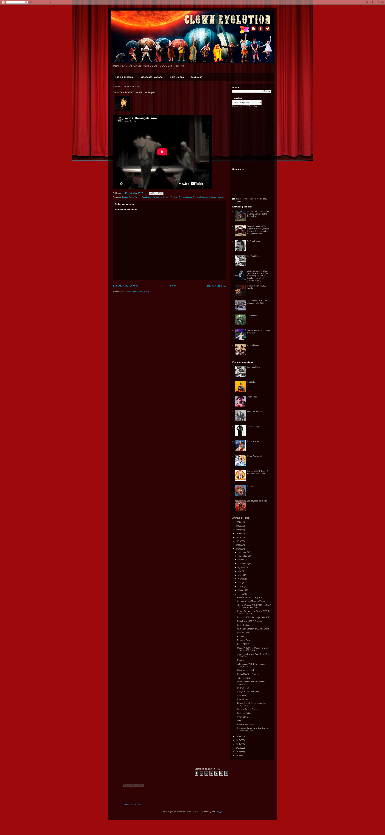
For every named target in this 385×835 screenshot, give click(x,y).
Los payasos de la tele (257, 501)
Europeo (174, 197)
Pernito (250, 486)
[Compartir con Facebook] (159, 193)
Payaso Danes (185, 197)
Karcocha (251, 382)
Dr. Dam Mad (243, 688)
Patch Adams (253, 441)
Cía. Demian (252, 316)
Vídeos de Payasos (152, 77)
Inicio (172, 285)
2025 (238, 526)
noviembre (243, 556)
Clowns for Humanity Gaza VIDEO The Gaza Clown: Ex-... (254, 612)
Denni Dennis (135, 197)
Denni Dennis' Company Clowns (155, 197)
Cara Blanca (177, 77)
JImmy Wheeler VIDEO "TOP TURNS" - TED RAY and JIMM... (254, 606)
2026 (238, 522)
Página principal (124, 77)
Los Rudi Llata (253, 256)
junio (240, 575)
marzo (241, 586)
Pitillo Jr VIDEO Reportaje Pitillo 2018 (253, 617)
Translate (253, 106)
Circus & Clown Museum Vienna (251, 601)
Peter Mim (241, 660)
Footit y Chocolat (254, 411)
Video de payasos (216, 197)
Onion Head (252, 397)
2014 (238, 752)
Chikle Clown (242, 699)
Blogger (219, 811)
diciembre (242, 552)
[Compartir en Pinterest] (161, 193)
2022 (238, 537)
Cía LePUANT (243, 644)
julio (240, 571)
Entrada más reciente (126, 285)
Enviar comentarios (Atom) (137, 291)
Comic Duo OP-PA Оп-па (248, 674)
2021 (238, 541)
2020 (238, 545)
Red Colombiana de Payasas (249, 597)
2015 (238, 748)
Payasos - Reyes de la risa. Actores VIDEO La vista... (253, 729)
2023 (238, 533)
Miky (239, 721)
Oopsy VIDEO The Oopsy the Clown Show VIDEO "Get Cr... (253, 649)
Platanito (241, 636)
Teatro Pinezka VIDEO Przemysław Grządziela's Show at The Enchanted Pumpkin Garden (258, 230)
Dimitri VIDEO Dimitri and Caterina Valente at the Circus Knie (258, 213)
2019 (238, 549)
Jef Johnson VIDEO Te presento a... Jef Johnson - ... (253, 665)
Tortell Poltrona (243, 678)
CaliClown (241, 695)
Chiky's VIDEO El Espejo (248, 691)
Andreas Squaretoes (246, 724)
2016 (238, 744)
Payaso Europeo (200, 197)
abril (240, 582)
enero (240, 594)
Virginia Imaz (243, 717)
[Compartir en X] (156, 193)
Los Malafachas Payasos (248, 709)
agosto (241, 567)
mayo (240, 579)
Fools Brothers (243, 625)
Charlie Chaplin (253, 426)
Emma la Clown (244, 640)
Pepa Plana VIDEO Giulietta (249, 621)
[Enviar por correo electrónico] (150, 193)
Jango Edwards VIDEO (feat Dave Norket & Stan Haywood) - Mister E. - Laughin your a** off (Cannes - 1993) (258, 275)
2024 (238, 530)
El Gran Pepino (253, 241)
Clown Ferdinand (254, 456)
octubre (241, 560)
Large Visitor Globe (133, 805)
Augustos (196, 77)
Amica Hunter (253, 345)
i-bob (194, 811)
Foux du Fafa (243, 633)
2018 (238, 736)
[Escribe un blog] (153, 193)
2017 (238, 740)
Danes (125, 197)
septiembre (243, 563)
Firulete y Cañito (244, 713)
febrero (241, 590)
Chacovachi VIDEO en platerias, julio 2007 (257, 302)
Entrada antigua (216, 285)
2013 (238, 755)
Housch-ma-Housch (245, 670)
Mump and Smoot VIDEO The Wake (253, 629)
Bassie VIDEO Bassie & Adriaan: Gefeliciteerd (257, 472)
